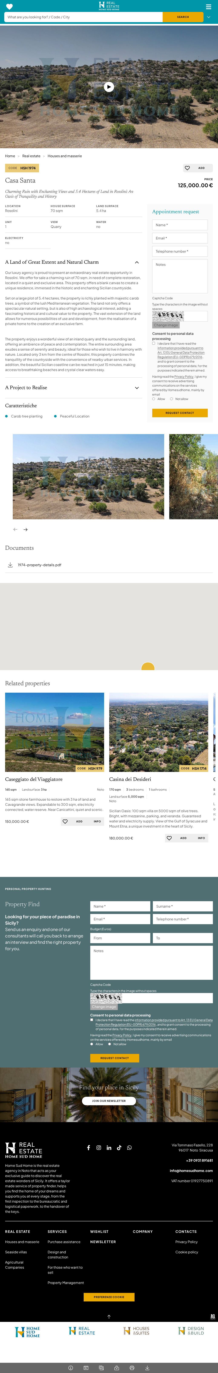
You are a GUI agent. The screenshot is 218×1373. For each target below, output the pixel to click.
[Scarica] (147, 1368)
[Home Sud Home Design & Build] (190, 1331)
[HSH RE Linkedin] (109, 1148)
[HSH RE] (109, 7)
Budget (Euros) (100, 929)
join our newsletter (109, 1100)
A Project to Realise (26, 387)
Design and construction (58, 1254)
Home (10, 156)
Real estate (31, 156)
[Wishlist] (9, 7)
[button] (148, 669)
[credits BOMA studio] (213, 1317)
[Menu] (209, 7)
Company (143, 1231)
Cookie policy (186, 1252)
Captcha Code (162, 298)
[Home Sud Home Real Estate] (81, 1331)
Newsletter (103, 1241)
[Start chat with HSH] (129, 1148)
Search (183, 17)
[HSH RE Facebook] (88, 1148)
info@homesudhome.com (191, 1170)
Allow (161, 399)
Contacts (186, 1231)
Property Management (66, 1282)
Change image (166, 325)
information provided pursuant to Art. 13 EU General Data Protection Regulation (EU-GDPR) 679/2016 (181, 352)
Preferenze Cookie (109, 1297)
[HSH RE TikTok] (119, 1148)
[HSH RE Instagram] (99, 1148)
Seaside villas (16, 1252)
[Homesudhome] (38, 1150)
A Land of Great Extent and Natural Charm (52, 262)
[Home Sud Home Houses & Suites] (136, 1331)
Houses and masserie (65, 156)
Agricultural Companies (14, 1264)
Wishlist (99, 1231)
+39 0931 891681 (199, 1160)
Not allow (181, 399)
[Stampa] (132, 1368)
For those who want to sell (65, 1270)
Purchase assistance (64, 1241)
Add (201, 168)
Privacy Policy (184, 376)
